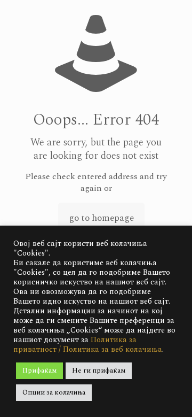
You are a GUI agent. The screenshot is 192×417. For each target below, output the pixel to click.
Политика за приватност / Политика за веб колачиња (87, 345)
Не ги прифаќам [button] (98, 370)
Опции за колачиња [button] (53, 392)
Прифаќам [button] (39, 370)
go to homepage (101, 218)
